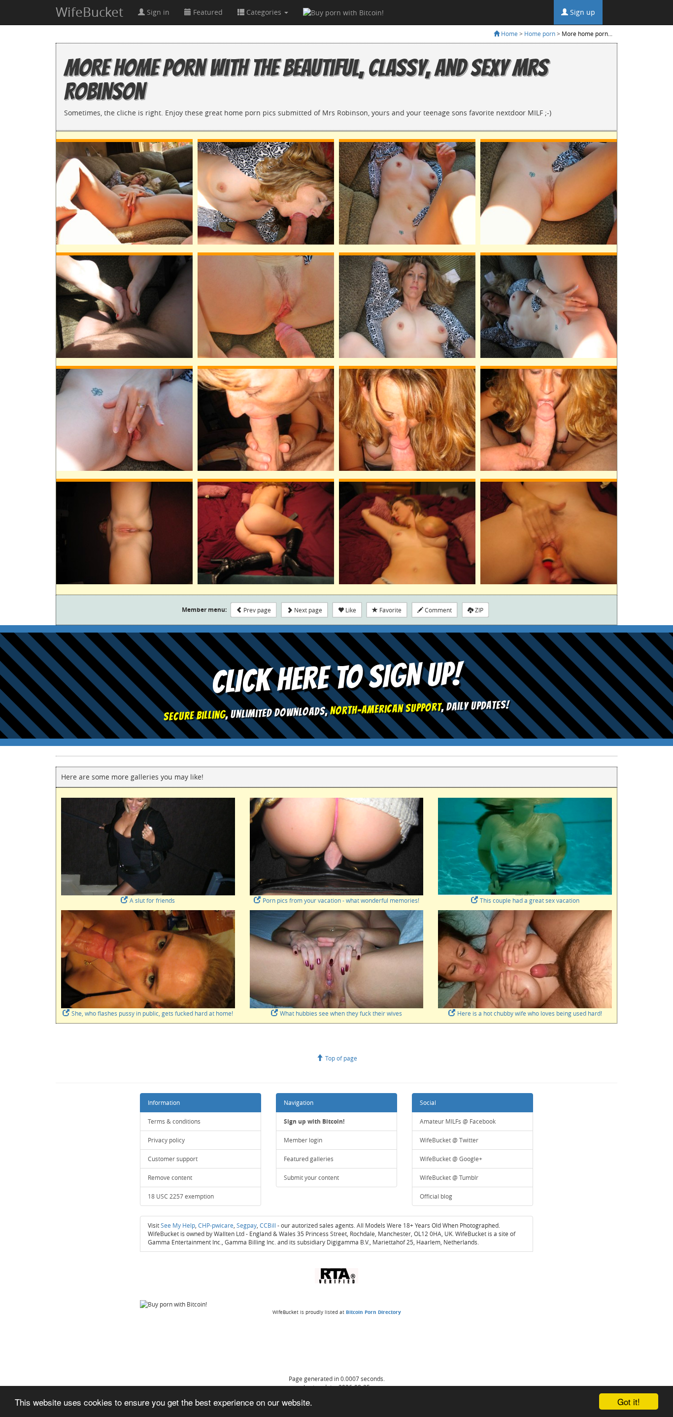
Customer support (173, 1159)
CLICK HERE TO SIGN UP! (336, 677)
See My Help (178, 1225)
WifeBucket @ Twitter (449, 1140)
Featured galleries (309, 1159)
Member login (303, 1140)
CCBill (268, 1225)
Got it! (628, 1401)
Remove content (170, 1177)
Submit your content (311, 1177)
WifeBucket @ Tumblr (449, 1177)
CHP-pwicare (216, 1225)
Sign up (581, 12)
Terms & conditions (174, 1121)
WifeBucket (89, 12)
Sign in (157, 12)
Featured (207, 12)
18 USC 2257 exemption (181, 1196)
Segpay (246, 1225)
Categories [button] (263, 12)
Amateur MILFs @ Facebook (458, 1121)
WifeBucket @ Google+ (451, 1159)
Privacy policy (166, 1140)
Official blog (436, 1196)
